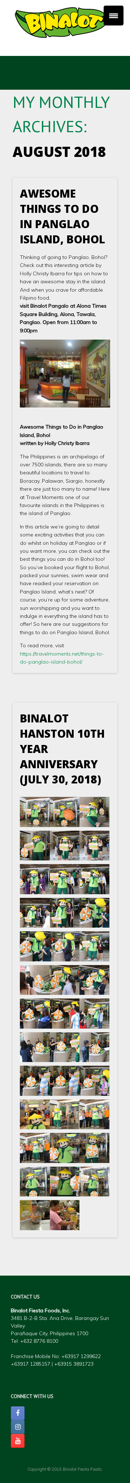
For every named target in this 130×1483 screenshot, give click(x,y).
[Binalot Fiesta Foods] (65, 22)
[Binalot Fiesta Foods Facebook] (18, 1413)
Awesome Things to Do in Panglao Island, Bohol (62, 216)
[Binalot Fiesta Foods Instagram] (18, 1427)
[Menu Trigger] (114, 15)
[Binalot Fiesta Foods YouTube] (18, 1441)
